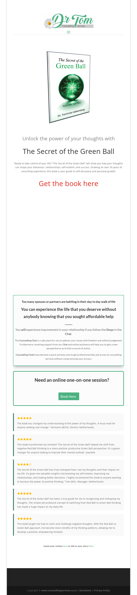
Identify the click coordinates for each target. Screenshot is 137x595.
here (65, 546)
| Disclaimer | (85, 590)
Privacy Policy (102, 590)
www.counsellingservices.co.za (59, 590)
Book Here (68, 396)
